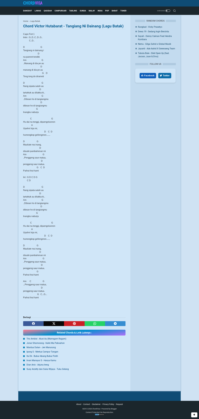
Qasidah (48, 11)
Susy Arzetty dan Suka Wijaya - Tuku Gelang (48, 369)
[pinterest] (74, 323)
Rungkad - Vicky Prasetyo (150, 27)
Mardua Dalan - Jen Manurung (41, 347)
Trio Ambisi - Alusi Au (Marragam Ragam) (46, 338)
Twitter (166, 75)
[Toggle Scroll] (194, 414)
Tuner (123, 11)
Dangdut (27, 11)
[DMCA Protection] (99, 415)
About (78, 404)
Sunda (83, 11)
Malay (92, 11)
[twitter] (54, 323)
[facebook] (33, 323)
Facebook (149, 75)
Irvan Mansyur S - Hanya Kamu (41, 360)
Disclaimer (96, 404)
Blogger (114, 409)
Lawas (38, 11)
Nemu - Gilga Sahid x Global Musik (154, 44)
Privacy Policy (108, 404)
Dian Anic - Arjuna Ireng (38, 364)
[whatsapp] (95, 323)
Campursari (60, 11)
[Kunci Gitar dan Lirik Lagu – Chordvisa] (34, 3)
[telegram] (115, 323)
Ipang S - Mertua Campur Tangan (42, 351)
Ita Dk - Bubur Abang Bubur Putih (42, 356)
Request (119, 404)
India (100, 11)
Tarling (73, 11)
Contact (86, 404)
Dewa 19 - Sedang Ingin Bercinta (153, 31)
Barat (115, 11)
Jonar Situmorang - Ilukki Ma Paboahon (46, 343)
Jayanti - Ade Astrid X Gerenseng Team (156, 48)
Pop (107, 11)
